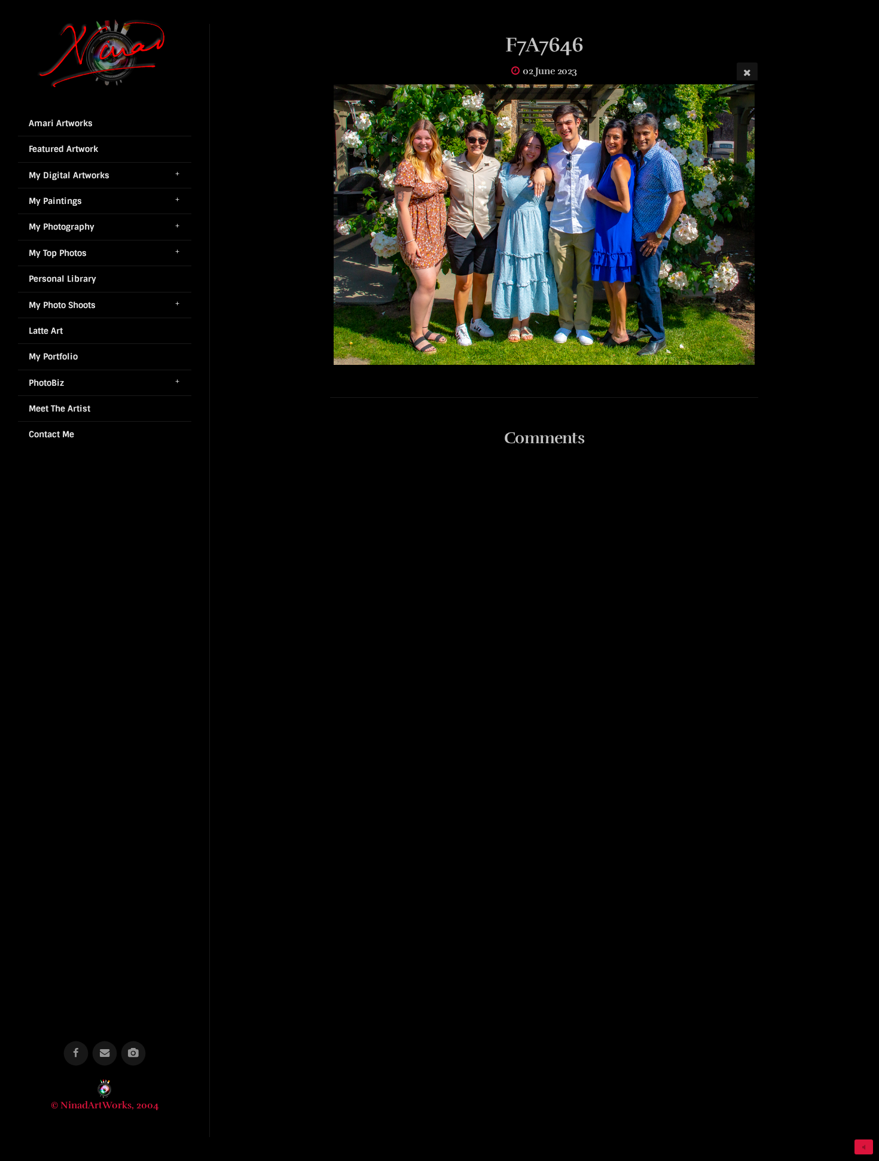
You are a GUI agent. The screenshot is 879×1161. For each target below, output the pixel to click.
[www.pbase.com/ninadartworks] (133, 1053)
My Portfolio (53, 356)
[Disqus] (544, 615)
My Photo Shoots (62, 305)
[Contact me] (105, 1053)
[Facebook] (76, 1053)
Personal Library (62, 278)
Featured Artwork (63, 149)
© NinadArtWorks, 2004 (105, 1105)
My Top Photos (58, 253)
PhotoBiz (46, 382)
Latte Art (46, 330)
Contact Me (51, 434)
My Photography (61, 226)
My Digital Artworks (69, 175)
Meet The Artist (59, 408)
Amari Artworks (61, 123)
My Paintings (55, 201)
